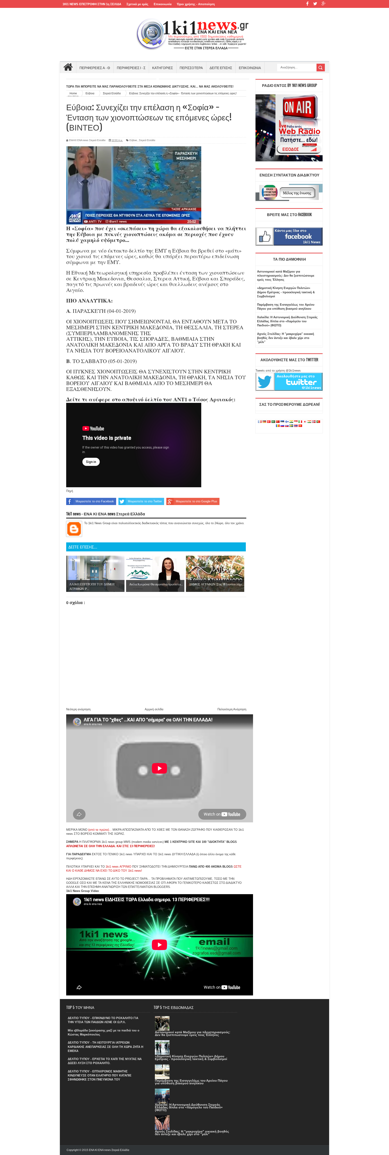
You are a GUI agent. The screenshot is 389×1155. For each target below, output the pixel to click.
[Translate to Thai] (296, 426)
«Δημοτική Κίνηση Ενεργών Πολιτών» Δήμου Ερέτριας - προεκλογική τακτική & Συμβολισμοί (286, 292)
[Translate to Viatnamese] (300, 426)
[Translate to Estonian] (282, 422)
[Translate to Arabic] (273, 422)
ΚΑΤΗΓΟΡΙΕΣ (162, 67)
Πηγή (69, 491)
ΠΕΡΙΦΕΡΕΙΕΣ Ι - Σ (131, 67)
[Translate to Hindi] (291, 422)
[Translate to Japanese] (305, 422)
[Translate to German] (264, 422)
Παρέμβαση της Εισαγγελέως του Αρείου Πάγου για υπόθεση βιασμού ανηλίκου (191, 1082)
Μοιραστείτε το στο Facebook (95, 501)
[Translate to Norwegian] (314, 422)
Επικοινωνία (163, 4)
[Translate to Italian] (300, 422)
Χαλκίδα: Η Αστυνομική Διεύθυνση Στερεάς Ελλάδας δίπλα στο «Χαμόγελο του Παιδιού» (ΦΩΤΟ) (287, 321)
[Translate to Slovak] (287, 426)
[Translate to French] (260, 422)
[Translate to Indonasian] (296, 422)
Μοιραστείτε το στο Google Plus (196, 501)
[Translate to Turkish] (269, 422)
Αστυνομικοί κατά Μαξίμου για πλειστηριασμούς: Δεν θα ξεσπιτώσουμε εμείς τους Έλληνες (285, 275)
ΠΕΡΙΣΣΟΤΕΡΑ (191, 67)
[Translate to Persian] (309, 422)
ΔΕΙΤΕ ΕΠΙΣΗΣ (221, 67)
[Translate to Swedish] (291, 426)
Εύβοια (133, 140)
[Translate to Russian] (282, 426)
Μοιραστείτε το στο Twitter (145, 501)
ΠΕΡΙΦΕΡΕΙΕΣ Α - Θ (94, 67)
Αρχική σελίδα (154, 709)
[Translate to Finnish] (287, 422)
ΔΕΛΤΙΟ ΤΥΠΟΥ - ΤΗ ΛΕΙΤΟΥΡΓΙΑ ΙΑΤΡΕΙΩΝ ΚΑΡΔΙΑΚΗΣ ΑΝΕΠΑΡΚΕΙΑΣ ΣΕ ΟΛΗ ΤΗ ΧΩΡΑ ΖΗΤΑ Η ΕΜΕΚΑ (105, 1046)
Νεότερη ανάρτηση (78, 709)
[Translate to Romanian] (278, 426)
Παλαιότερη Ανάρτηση (231, 709)
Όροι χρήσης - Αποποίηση (196, 4)
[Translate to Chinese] (278, 422)
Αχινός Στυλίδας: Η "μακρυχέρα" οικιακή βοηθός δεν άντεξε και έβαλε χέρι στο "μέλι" (285, 338)
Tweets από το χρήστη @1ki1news (278, 370)
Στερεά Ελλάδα (147, 140)
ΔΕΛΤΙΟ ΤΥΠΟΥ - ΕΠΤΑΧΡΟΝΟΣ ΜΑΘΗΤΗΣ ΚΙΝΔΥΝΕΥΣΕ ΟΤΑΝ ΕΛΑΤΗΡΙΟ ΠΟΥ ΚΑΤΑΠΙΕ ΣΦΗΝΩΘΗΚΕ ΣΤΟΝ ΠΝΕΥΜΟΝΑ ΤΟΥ (99, 1075)
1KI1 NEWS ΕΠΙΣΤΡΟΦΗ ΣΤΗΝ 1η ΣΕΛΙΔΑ (92, 4)
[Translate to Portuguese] (318, 422)
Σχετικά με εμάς (137, 4)
